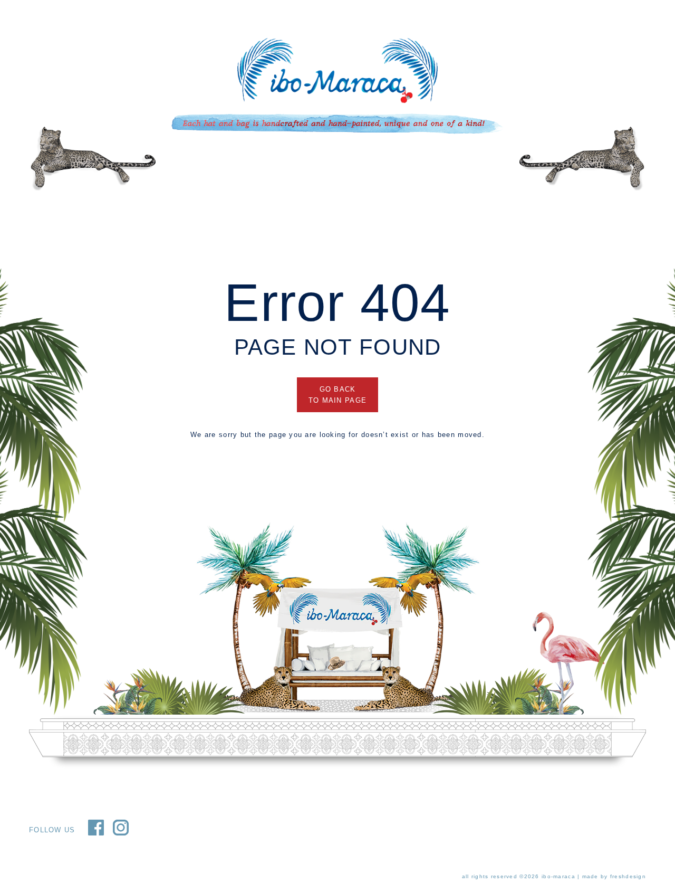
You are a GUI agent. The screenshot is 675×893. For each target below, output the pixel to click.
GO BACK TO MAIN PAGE (337, 394)
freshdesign (628, 876)
